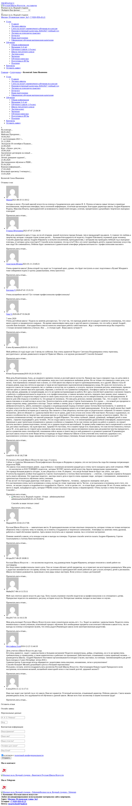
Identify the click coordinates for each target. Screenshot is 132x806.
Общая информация (20, 45)
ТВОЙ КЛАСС (7, 3)
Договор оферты (18, 26)
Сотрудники (15, 72)
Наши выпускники (19, 38)
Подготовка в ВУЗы (20, 61)
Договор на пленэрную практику (26, 33)
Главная (4, 72)
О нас (8, 21)
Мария (9, 200)
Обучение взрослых (20, 59)
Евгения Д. (11, 290)
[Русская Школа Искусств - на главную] (19, 5)
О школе (15, 24)
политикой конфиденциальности (29, 755)
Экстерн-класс (17, 54)
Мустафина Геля (13, 646)
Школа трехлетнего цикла (22, 52)
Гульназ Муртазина (14, 231)
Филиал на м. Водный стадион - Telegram (58, 792)
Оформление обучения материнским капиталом (32, 40)
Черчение (15, 56)
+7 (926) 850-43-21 (37, 17)
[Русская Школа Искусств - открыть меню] (2, 13)
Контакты (10, 66)
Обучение (10, 42)
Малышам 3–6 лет (19, 47)
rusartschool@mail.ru (17, 804)
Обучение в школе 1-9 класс (23, 49)
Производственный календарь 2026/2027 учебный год (35, 31)
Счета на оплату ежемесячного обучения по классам (34, 28)
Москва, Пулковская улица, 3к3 (15, 17)
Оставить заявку (13, 68)
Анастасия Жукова (14, 264)
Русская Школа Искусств (52, 775)
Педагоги (15, 35)
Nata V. (9, 314)
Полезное (15, 63)
